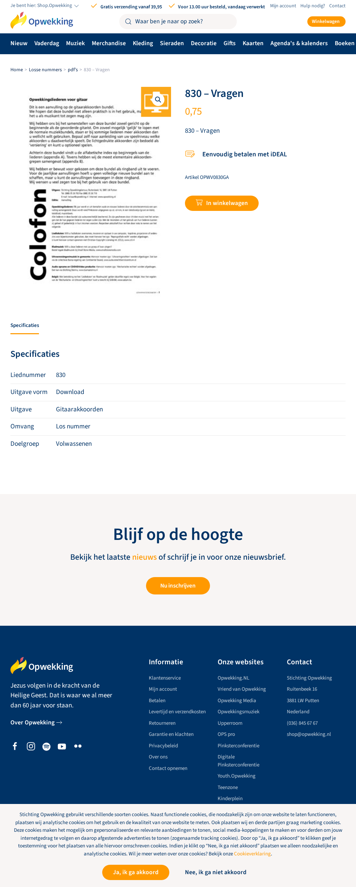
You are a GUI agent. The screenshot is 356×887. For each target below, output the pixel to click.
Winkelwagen (326, 21)
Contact (337, 5)
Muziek (75, 43)
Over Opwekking (32, 722)
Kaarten (253, 43)
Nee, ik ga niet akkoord (215, 872)
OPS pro (226, 734)
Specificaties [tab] (24, 325)
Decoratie (204, 43)
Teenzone (228, 787)
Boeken (345, 43)
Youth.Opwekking (237, 776)
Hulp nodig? (312, 5)
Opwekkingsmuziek (238, 711)
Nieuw (18, 43)
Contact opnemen (168, 768)
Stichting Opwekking (309, 678)
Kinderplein (230, 798)
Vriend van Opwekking (242, 689)
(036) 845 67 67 (302, 723)
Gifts (230, 43)
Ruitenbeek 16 (302, 689)
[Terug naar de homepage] (41, 20)
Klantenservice (165, 678)
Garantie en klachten (171, 734)
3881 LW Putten (303, 700)
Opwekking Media (237, 700)
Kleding (143, 43)
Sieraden (172, 43)
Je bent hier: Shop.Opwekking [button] (41, 5)
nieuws (144, 557)
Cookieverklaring (252, 853)
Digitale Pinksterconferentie (238, 761)
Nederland (298, 711)
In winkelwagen (227, 203)
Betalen (157, 700)
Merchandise (109, 43)
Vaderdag (46, 43)
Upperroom (230, 723)
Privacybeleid (163, 745)
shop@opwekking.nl (309, 734)
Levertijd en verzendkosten (177, 711)
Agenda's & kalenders (299, 43)
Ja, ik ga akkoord (136, 872)
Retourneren (162, 723)
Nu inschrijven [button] (178, 586)
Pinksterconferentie (238, 745)
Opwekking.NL (233, 678)
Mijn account (283, 5)
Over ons (158, 757)
